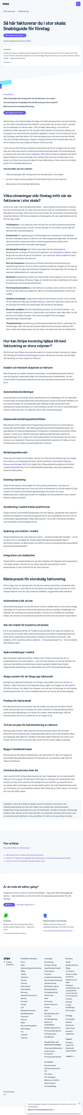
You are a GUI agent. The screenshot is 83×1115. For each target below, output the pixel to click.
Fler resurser (9, 11)
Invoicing (24, 1001)
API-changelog (49, 1077)
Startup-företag (50, 965)
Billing (23, 971)
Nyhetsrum (70, 1025)
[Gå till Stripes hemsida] (6, 958)
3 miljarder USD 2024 (40, 154)
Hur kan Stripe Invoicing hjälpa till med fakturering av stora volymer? (30, 102)
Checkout (24, 977)
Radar (23, 1022)
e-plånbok (35, 640)
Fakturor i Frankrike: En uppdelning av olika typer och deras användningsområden (38, 858)
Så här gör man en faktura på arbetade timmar (24, 855)
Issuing (23, 1004)
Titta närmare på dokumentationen (57, 931)
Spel (46, 1010)
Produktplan (70, 1019)
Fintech (47, 1007)
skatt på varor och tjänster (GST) (26, 409)
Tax (22, 1032)
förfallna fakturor (37, 301)
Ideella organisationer (52, 1028)
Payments (24, 1016)
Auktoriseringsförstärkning (31, 968)
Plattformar (48, 995)
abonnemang (24, 733)
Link (22, 1007)
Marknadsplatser (50, 989)
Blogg (68, 968)
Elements (24, 992)
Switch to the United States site (40, 1110)
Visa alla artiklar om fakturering (16, 848)
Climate (23, 980)
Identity (24, 998)
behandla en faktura (62, 252)
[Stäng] (78, 1103)
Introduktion (8, 94)
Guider (68, 962)
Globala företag (50, 983)
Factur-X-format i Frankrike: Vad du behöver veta (25, 861)
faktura (25, 127)
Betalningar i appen (51, 986)
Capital (23, 974)
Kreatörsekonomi (50, 1004)
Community (70, 971)
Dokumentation (50, 1065)
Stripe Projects (50, 1083)
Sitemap (69, 1002)
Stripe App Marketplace (53, 1048)
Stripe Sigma (25, 1029)
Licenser (69, 999)
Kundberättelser (72, 965)
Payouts (24, 1019)
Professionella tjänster (52, 1031)
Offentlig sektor (50, 1034)
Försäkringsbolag (50, 1019)
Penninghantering (50, 992)
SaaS (46, 998)
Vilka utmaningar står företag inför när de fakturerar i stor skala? (29, 98)
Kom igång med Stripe (14, 35)
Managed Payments (28, 1010)
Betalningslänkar (27, 1013)
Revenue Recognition (29, 1025)
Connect (24, 983)
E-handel (47, 974)
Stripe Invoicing (26, 352)
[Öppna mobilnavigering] (78, 4)
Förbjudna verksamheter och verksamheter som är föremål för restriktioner (72, 990)
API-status (48, 1074)
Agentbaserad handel (52, 968)
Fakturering (23, 11)
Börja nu (8, 904)
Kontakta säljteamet (25, 904)
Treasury (24, 1038)
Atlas (23, 965)
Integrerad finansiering (52, 977)
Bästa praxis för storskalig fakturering (18, 106)
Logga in (69, 1056)
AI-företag (48, 1001)
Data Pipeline (26, 989)
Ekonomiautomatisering (53, 980)
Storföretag (48, 962)
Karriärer (69, 1022)
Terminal (24, 1035)
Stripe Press (70, 1028)
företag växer (13, 219)
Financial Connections (29, 995)
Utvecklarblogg (50, 1086)
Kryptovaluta (25, 986)
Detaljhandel (49, 1037)
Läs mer (7, 62)
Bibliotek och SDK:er (51, 1080)
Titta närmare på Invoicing (14, 933)
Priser (23, 962)
